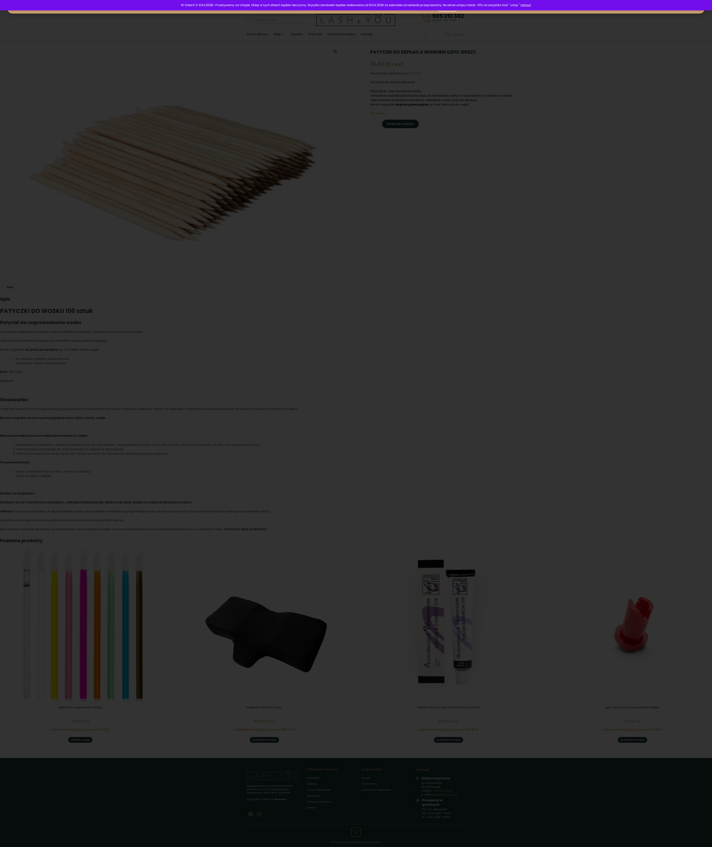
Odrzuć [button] (525, 5)
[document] (356, 423)
